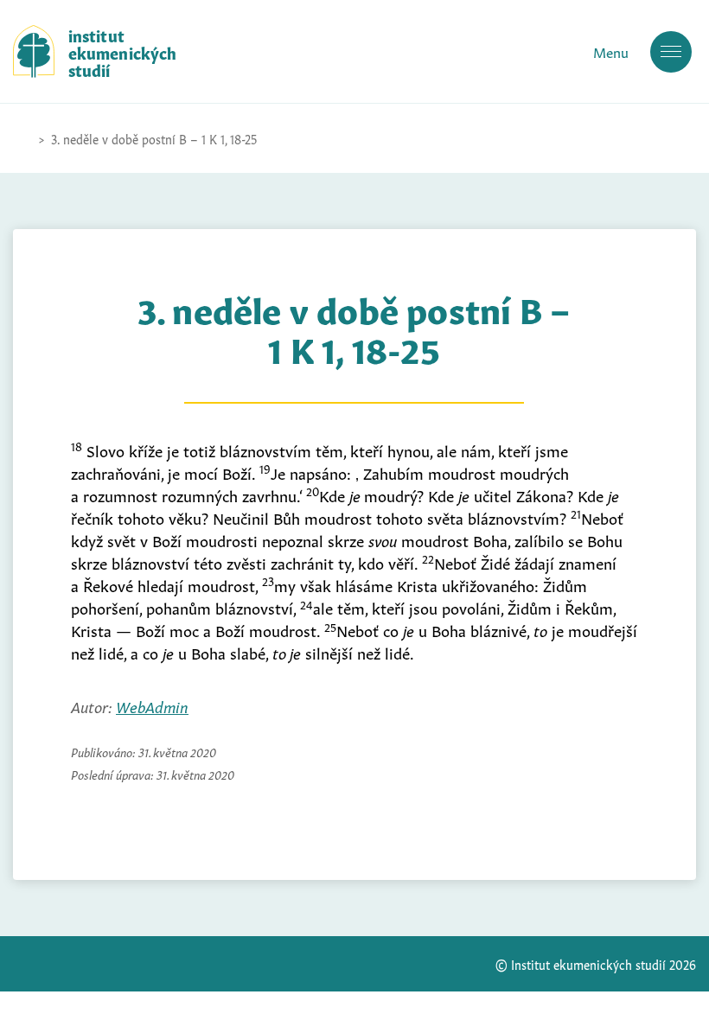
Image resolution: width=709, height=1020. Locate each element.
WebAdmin (152, 705)
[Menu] (671, 52)
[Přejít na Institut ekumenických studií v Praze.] (21, 138)
